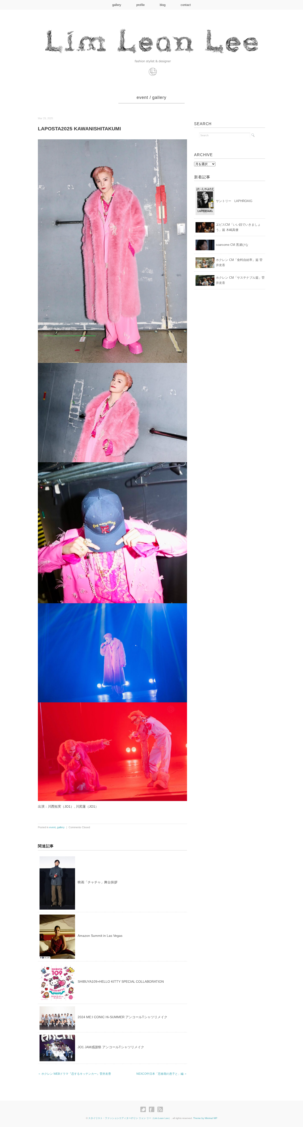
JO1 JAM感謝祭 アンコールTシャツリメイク (111, 1047)
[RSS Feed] (160, 1109)
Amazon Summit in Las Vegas (100, 936)
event (142, 97)
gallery (116, 5)
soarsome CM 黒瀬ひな (232, 245)
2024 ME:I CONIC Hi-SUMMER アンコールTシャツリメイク (122, 1017)
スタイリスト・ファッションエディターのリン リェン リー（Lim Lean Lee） (129, 1118)
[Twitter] (144, 1109)
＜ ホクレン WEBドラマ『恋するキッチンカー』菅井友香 (74, 1073)
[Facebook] (153, 1109)
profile (140, 5)
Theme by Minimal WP (205, 1118)
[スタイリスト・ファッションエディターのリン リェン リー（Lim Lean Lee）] (151, 26)
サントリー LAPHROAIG (234, 201)
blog (162, 5)
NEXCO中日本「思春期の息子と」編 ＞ (161, 1073)
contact (186, 5)
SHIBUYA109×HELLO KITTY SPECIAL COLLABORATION (121, 981)
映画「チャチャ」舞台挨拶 (97, 882)
